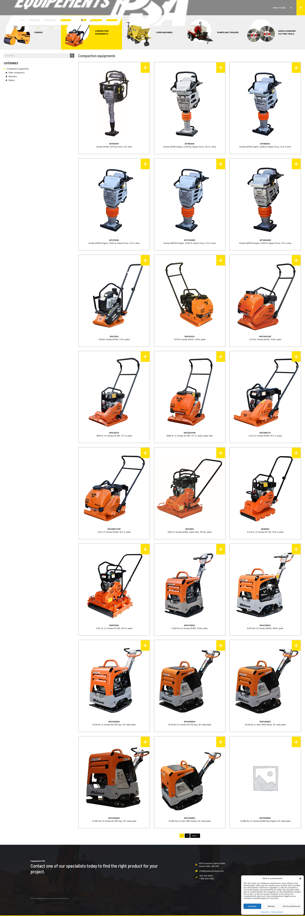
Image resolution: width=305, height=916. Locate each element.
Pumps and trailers (228, 32)
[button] (300, 878)
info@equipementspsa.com (211, 871)
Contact (68, 28)
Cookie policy (265, 912)
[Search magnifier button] (72, 56)
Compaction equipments (102, 32)
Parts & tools (30, 28)
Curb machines (164, 32)
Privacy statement (277, 912)
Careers (56, 28)
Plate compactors (17, 72)
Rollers (12, 80)
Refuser (271, 906)
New (17, 28)
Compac (38, 32)
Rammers (13, 76)
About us (44, 28)
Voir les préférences (291, 906)
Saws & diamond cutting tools (287, 32)
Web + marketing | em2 (63, 898)
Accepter (252, 906)
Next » (195, 835)
